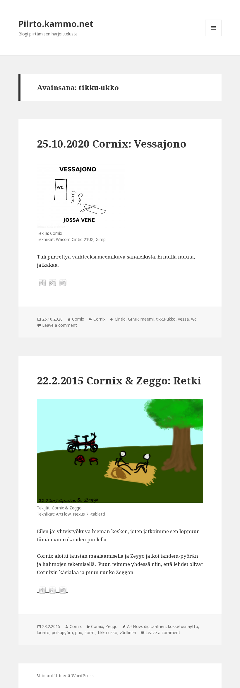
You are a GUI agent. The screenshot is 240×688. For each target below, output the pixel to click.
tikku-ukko (166, 319)
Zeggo (111, 626)
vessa (183, 319)
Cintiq (120, 319)
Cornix (78, 319)
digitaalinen (155, 626)
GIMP (133, 319)
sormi (90, 632)
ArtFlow (134, 626)
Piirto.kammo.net (55, 23)
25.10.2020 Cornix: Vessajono (111, 143)
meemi (147, 319)
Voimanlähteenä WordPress (65, 675)
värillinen (128, 632)
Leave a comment (59, 325)
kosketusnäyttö (183, 626)
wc (193, 319)
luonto (43, 632)
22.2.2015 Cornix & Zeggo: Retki (119, 380)
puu (78, 632)
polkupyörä (62, 632)
